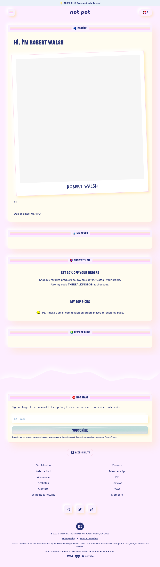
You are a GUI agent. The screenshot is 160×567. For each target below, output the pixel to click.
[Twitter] (82, 509)
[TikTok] (92, 509)
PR (117, 477)
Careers (117, 465)
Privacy (113, 437)
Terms (107, 437)
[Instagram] (70, 509)
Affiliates (43, 483)
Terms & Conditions (89, 538)
